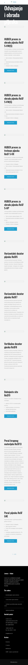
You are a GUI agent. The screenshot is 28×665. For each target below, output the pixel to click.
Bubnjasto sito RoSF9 (11, 393)
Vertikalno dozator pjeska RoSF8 (13, 345)
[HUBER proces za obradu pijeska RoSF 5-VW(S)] (14, 89)
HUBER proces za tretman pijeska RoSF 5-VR (12, 150)
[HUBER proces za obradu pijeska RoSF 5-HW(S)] (14, 34)
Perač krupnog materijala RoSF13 (12, 442)
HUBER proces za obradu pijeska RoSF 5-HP (14, 204)
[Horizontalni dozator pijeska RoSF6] (14, 247)
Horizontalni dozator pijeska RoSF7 (14, 295)
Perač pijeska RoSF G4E (13, 514)
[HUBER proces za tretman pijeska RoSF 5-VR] (14, 140)
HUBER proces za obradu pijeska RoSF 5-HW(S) (14, 42)
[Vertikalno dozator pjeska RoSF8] (14, 338)
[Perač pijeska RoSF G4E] (14, 506)
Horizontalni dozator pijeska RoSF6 (14, 255)
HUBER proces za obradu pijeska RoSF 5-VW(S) (14, 98)
